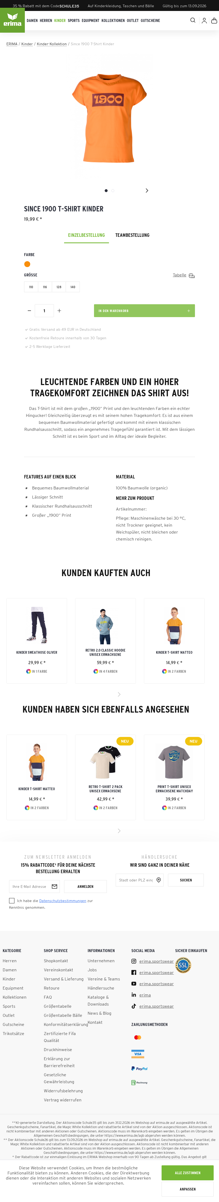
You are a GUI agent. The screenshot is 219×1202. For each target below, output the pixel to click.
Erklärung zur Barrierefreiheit (59, 1062)
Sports (9, 1006)
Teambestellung (132, 235)
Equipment (13, 988)
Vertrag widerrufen (62, 1099)
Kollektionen (14, 997)
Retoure (52, 988)
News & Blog (99, 1013)
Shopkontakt (56, 960)
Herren (10, 960)
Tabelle (179, 274)
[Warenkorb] (214, 20)
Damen (10, 969)
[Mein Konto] (204, 20)
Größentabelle (58, 1006)
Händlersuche (101, 988)
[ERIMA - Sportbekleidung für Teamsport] (13, 20)
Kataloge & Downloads (98, 1000)
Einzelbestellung (86, 235)
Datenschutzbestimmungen (62, 901)
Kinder (9, 978)
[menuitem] (32, 20)
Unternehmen (101, 960)
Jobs (92, 969)
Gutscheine (13, 1024)
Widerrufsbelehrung (63, 1090)
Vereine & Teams (104, 978)
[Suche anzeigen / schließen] (185, 20)
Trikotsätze (13, 1033)
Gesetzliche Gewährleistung (59, 1078)
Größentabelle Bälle (63, 1015)
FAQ (48, 997)
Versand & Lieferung (64, 978)
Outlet (9, 1015)
